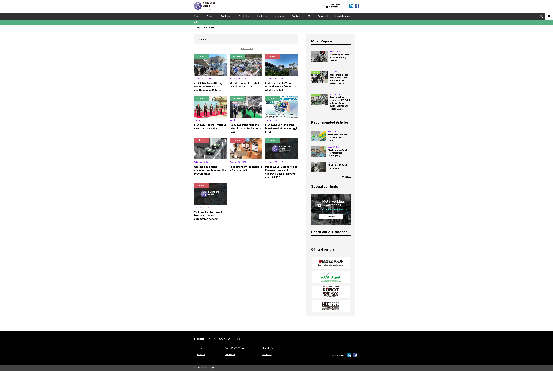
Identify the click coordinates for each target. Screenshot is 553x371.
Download (323, 16)
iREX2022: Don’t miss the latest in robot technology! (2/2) (245, 128)
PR (309, 16)
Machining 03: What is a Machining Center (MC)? (337, 153)
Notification (230, 355)
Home (199, 348)
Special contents (344, 16)
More (348, 176)
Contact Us (266, 355)
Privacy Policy (268, 348)
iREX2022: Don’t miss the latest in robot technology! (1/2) (281, 128)
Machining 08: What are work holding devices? (339, 58)
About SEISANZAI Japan (236, 348)
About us (201, 355)
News (197, 16)
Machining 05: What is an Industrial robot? (337, 138)
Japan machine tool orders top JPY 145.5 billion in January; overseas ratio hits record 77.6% (340, 103)
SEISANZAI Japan (201, 27)
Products (225, 16)
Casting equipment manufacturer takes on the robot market (210, 170)
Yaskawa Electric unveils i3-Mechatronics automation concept (208, 215)
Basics (210, 16)
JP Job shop (243, 16)
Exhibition (262, 16)
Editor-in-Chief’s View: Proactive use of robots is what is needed (280, 87)
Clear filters (247, 48)
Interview (280, 16)
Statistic (296, 16)
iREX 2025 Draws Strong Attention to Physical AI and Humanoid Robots (208, 87)
